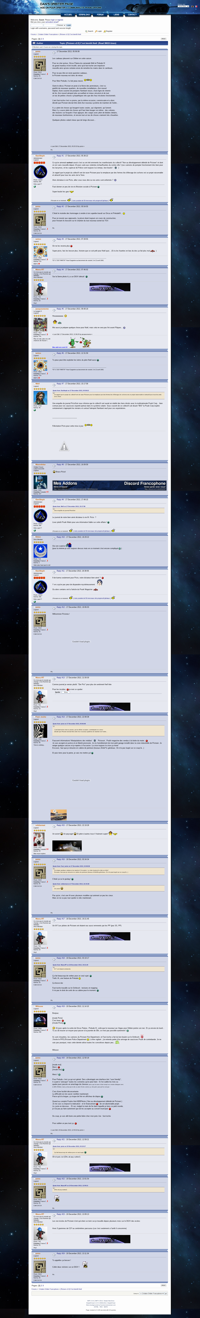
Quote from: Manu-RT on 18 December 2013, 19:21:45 (70, 965)
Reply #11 (60, 571)
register (60, 20)
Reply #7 (60, 384)
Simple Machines (109, 1301)
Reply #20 (61, 1058)
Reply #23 (61, 1214)
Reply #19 (61, 1006)
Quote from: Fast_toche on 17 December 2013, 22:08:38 (71, 866)
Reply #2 (60, 206)
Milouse (39, 1006)
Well (38, 384)
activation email (51, 22)
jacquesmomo (42, 309)
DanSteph (40, 156)
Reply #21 (61, 1139)
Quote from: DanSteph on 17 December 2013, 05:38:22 (71, 390)
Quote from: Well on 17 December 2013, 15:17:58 (69, 506)
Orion (38, 537)
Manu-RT (40, 269)
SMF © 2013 (99, 1301)
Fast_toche (41, 717)
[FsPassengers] (35, 187)
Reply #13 (61, 678)
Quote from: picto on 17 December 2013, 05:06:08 (69, 723)
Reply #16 (61, 859)
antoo (38, 239)
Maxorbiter (41, 464)
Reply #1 (60, 156)
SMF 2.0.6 (90, 1301)
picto (38, 51)
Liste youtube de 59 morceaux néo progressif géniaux (90, 200)
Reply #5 (60, 309)
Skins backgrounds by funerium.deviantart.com (101, 1305)
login (53, 20)
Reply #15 (61, 825)
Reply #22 (61, 1179)
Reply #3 (60, 239)
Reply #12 (61, 607)
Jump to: (136, 1293)
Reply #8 (60, 465)
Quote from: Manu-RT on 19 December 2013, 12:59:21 (70, 1185)
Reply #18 (61, 958)
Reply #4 (60, 270)
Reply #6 (60, 353)
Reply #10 (61, 537)
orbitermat (40, 825)
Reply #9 (60, 500)
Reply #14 (61, 717)
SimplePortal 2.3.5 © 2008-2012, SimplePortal (100, 1303)
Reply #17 (61, 919)
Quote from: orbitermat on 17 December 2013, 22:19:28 (71, 884)
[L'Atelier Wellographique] (35, 410)
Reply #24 (61, 1253)
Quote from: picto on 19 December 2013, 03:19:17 (69, 1146)
